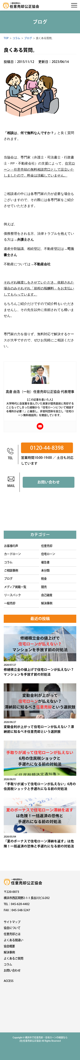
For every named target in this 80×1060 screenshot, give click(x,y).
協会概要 (9, 946)
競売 (44, 586)
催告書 (45, 562)
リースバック (12, 595)
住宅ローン (48, 553)
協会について (12, 927)
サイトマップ (12, 921)
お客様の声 (11, 545)
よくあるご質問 (13, 958)
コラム (8, 562)
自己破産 (46, 595)
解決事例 (46, 603)
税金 (44, 578)
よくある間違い (13, 940)
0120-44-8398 (47, 447)
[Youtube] (40, 426)
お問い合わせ (48, 482)
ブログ (8, 578)
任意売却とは (12, 933)
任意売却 (46, 545)
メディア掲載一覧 (15, 586)
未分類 (45, 570)
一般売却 (9, 603)
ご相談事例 (11, 570)
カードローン (12, 553)
